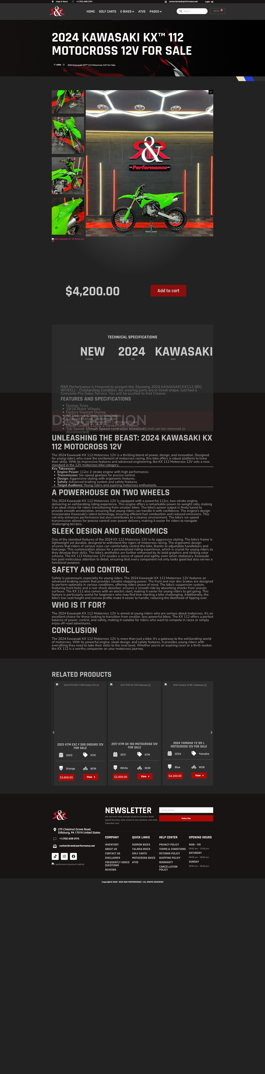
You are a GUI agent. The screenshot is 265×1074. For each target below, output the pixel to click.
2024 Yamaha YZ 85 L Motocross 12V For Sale (189, 745)
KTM (93, 755)
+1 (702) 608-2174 (69, 838)
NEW (93, 769)
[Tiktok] (55, 856)
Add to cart (168, 287)
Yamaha (204, 754)
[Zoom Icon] (211, 92)
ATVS (141, 11)
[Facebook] (73, 856)
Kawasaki (184, 327)
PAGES (154, 11)
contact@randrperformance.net (77, 846)
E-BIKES (126, 11)
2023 (69, 755)
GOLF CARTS (107, 11)
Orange (70, 769)
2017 (123, 755)
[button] (53, 732)
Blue (177, 767)
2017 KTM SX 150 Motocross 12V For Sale (134, 746)
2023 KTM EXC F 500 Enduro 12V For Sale (80, 746)
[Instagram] (64, 856)
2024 (178, 754)
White (124, 768)
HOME (91, 11)
